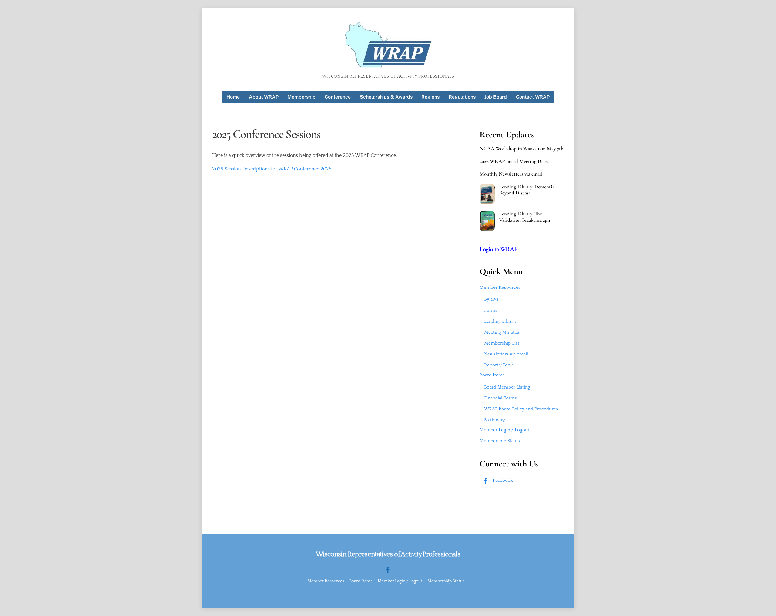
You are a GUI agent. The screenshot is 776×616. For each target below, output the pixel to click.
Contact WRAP (533, 97)
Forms (490, 310)
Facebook (502, 480)
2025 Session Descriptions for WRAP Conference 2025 (272, 169)
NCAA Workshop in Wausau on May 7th (522, 149)
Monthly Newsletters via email (511, 174)
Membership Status (500, 440)
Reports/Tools (499, 365)
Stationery (494, 419)
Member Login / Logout (504, 430)
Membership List (501, 343)
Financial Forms (500, 398)
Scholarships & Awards (386, 97)
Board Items (492, 375)
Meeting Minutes (501, 332)
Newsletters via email (506, 354)
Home (233, 97)
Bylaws (491, 299)
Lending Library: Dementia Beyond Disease (526, 190)
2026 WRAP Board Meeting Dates (514, 161)
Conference (338, 97)
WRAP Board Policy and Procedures (521, 409)
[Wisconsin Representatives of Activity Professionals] (388, 65)
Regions (430, 97)
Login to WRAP (499, 249)
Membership (301, 97)
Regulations (462, 97)
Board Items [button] (360, 581)
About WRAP (264, 97)
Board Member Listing (507, 387)
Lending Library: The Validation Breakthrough (524, 217)
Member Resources (500, 287)
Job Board (495, 97)
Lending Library (500, 321)
